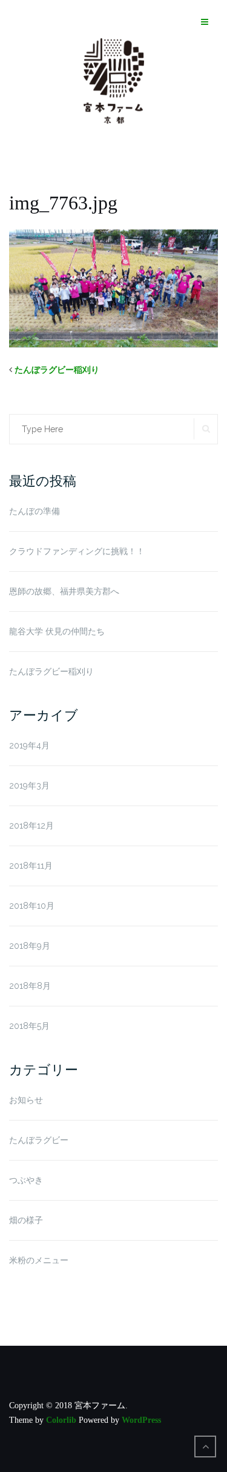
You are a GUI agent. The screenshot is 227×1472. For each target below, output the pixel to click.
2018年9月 (29, 946)
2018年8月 (30, 986)
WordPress (141, 1420)
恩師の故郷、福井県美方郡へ (64, 591)
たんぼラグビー (38, 1140)
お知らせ (26, 1100)
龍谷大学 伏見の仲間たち (57, 631)
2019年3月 (29, 785)
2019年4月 (29, 745)
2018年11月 (31, 865)
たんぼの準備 (34, 511)
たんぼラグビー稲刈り (57, 370)
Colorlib (61, 1420)
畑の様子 (26, 1220)
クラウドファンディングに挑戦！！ (77, 551)
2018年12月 (31, 825)
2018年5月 (29, 1026)
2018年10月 (31, 906)
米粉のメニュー (38, 1260)
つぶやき (26, 1180)
